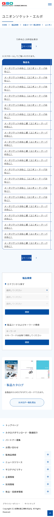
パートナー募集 (13, 439)
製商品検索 (11, 454)
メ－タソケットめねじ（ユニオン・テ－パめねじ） (25, 70)
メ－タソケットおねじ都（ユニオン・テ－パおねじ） (25, 208)
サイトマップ (30, 503)
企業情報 (10, 476)
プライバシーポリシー (11, 503)
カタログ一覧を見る (27, 402)
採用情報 (10, 484)
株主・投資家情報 (14, 491)
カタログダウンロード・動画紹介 (22, 432)
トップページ (12, 425)
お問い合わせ (12, 447)
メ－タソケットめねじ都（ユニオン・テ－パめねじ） (25, 125)
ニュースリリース (14, 462)
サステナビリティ (14, 469)
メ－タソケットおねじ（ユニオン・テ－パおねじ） (25, 171)
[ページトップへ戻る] (50, 513)
